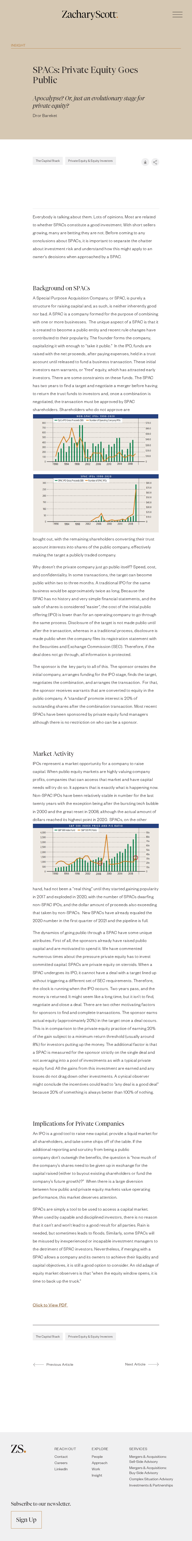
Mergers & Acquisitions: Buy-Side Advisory (148, 1470)
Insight (18, 45)
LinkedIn (61, 1469)
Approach (100, 1462)
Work (96, 1469)
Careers (61, 1462)
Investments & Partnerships (151, 1485)
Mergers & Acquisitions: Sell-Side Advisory (148, 1459)
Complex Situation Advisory (151, 1479)
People (97, 1456)
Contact (61, 1456)
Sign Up (26, 1519)
